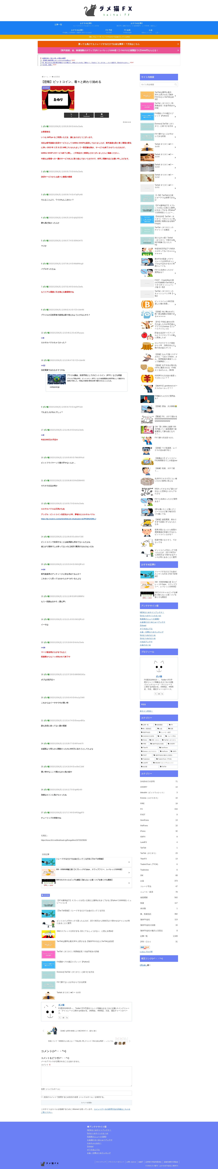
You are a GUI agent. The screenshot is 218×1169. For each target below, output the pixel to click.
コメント (46, 1065)
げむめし (143, 965)
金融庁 (140, 1162)
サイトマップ (101, 1162)
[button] (176, 84)
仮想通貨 (46, 895)
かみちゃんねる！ (94, 1143)
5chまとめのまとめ (148, 635)
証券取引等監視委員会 (153, 1162)
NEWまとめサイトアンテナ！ (152, 612)
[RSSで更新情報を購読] (67, 1017)
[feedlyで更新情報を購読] (63, 1017)
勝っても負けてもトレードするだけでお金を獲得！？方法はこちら (109, 44)
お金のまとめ (145, 645)
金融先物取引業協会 (171, 1162)
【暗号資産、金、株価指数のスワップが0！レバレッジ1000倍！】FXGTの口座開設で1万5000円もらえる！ (109, 50)
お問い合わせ (131, 1162)
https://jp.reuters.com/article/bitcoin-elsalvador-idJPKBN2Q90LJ (68, 519)
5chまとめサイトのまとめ (150, 616)
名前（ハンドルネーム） (51, 1089)
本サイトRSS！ (146, 711)
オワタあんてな (146, 629)
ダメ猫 (61, 1005)
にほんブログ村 (146, 952)
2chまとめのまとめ (148, 638)
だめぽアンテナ (146, 642)
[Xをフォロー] (59, 1017)
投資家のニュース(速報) (149, 619)
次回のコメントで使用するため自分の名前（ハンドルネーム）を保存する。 (74, 1097)
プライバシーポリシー (116, 1162)
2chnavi (143, 625)
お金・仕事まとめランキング (152, 632)
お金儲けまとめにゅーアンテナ (152, 622)
